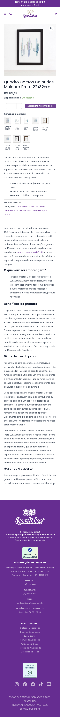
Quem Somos (30, 636)
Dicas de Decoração (30, 632)
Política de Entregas (30, 644)
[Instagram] (17, 684)
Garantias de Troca (30, 652)
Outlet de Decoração (30, 628)
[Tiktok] (41, 684)
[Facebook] (33, 684)
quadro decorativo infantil (30, 252)
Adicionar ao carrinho (40, 106)
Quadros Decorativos (26, 206)
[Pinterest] (25, 684)
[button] (10, 14)
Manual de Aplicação (30, 640)
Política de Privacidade (30, 648)
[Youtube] (49, 684)
